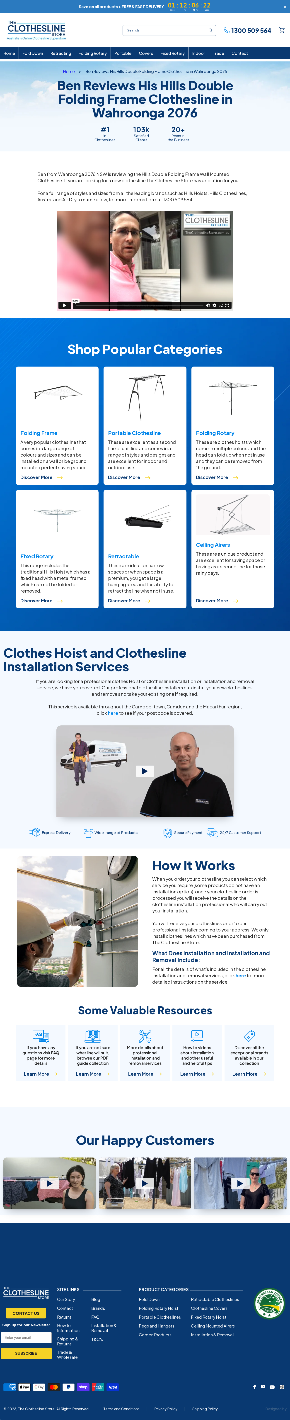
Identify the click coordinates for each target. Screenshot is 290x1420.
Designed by (276, 1408)
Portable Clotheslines (160, 1317)
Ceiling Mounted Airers (213, 1325)
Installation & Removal (104, 1328)
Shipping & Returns (67, 1341)
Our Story (66, 1299)
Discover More (36, 477)
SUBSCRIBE (26, 1353)
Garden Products (155, 1334)
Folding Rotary (215, 432)
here (113, 713)
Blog (95, 1299)
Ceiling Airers (213, 544)
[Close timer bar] (285, 7)
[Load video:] (49, 1183)
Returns (64, 1317)
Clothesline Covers (209, 1308)
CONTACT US (26, 1313)
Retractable (123, 556)
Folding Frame (39, 432)
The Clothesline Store (36, 1408)
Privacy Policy (165, 1408)
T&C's (97, 1339)
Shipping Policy (205, 1408)
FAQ (95, 1317)
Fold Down (149, 1299)
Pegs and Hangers (156, 1325)
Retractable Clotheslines (215, 1299)
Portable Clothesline (134, 432)
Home (69, 71)
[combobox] (169, 30)
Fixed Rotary (36, 556)
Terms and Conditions (121, 1408)
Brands (98, 1308)
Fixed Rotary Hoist (208, 1317)
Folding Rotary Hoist (158, 1308)
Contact (65, 1308)
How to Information (68, 1328)
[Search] (211, 30)
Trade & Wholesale (67, 1355)
